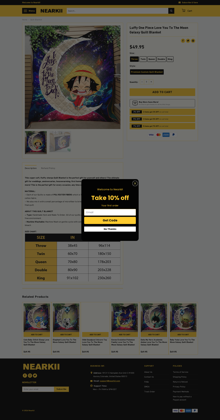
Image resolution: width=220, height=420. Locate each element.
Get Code (110, 220)
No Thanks (110, 229)
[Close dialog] (135, 183)
